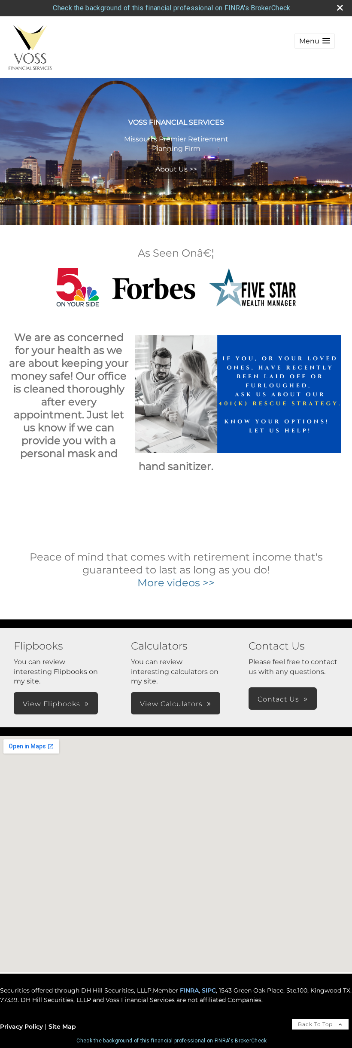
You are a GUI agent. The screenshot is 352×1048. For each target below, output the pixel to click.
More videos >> (176, 582)
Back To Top (316, 1024)
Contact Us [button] (278, 699)
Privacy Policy (21, 1026)
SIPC (209, 990)
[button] (314, 41)
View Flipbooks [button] (51, 704)
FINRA (189, 990)
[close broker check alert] (340, 7)
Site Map (62, 1026)
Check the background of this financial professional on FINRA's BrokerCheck (171, 8)
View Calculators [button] (171, 704)
